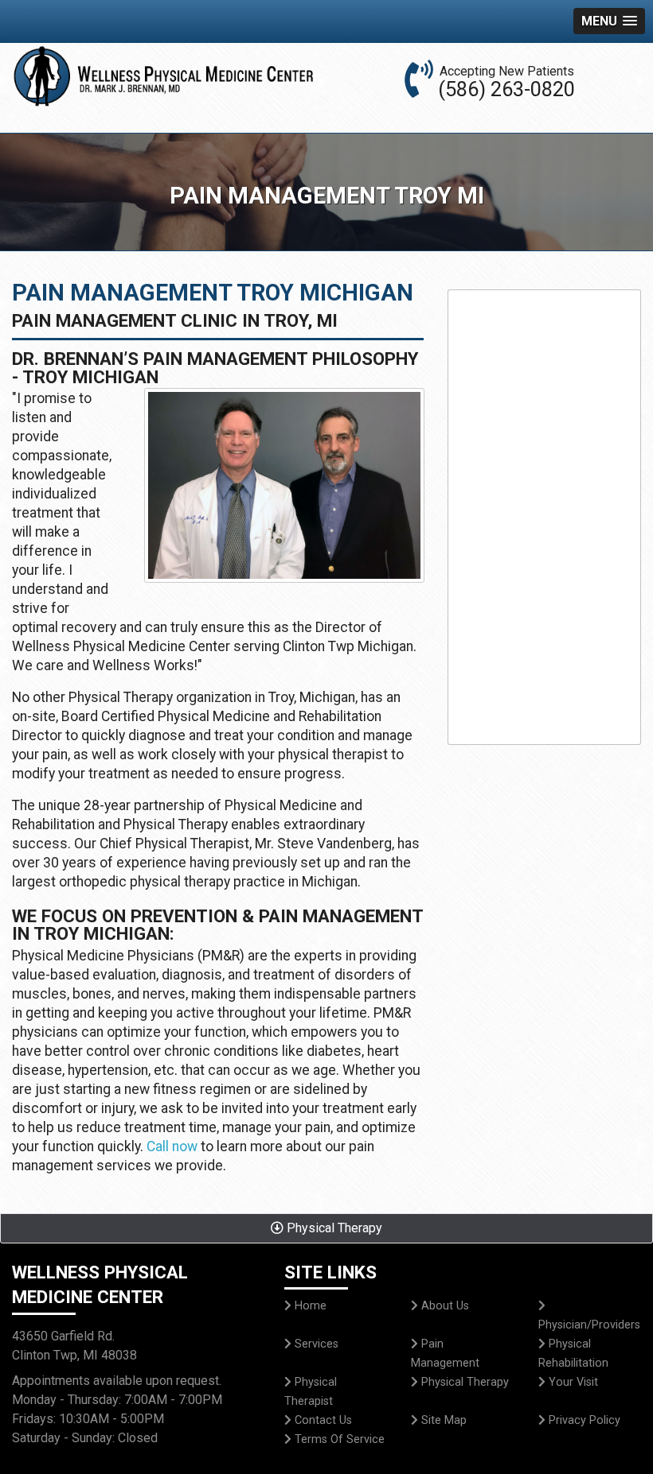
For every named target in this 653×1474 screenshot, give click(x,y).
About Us (443, 1306)
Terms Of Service (338, 1439)
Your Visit (571, 1382)
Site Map (442, 1420)
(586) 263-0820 (506, 89)
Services (314, 1344)
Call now (174, 1146)
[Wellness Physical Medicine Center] (284, 490)
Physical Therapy (463, 1382)
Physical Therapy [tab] (332, 1227)
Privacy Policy (582, 1420)
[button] (609, 21)
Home (308, 1306)
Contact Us (321, 1420)
